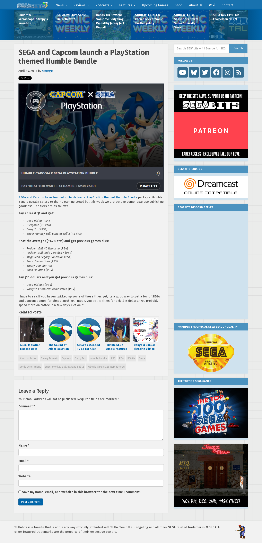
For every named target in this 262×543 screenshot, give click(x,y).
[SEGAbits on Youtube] (182, 72)
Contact (227, 5)
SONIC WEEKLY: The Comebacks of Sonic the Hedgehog (149, 19)
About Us (195, 5)
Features (125, 5)
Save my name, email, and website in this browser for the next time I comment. (81, 492)
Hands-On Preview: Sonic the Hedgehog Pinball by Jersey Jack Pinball (110, 21)
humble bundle (98, 358)
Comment (26, 406)
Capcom (66, 358)
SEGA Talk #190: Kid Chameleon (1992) (226, 17)
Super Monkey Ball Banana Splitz (64, 366)
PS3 (113, 358)
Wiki (212, 5)
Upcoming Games (155, 5)
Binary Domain (49, 358)
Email (23, 461)
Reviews (79, 5)
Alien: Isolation (28, 358)
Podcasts (102, 5)
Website (24, 476)
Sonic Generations (30, 366)
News (59, 5)
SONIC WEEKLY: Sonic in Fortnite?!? (71, 17)
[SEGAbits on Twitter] (205, 72)
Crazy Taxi (80, 358)
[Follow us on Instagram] (227, 72)
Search (238, 48)
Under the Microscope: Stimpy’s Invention (33, 19)
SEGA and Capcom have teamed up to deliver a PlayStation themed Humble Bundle (77, 197)
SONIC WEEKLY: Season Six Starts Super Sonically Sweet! (186, 21)
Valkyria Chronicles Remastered (106, 366)
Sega (142, 358)
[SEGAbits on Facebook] (216, 72)
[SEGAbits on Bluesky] (194, 72)
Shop (179, 5)
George (47, 71)
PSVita (131, 358)
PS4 (121, 358)
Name (23, 445)
